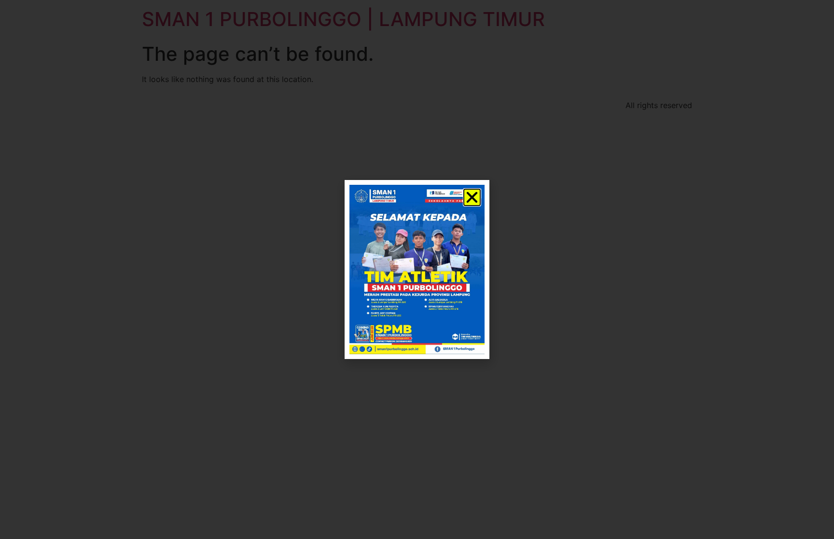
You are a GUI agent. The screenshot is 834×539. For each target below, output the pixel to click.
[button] (472, 197)
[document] (417, 269)
